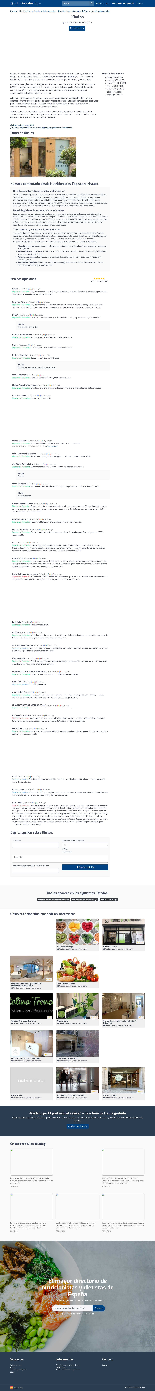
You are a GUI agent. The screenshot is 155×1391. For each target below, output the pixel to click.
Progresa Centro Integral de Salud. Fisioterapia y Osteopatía (26, 985)
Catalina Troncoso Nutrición (23, 1021)
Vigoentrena (62, 1021)
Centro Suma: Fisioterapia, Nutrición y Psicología (119, 1022)
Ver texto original (51, 446)
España (13, 11)
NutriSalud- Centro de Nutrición (71, 1095)
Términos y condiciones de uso (68, 1365)
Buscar (100, 1308)
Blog (12, 1372)
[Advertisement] (112, 52)
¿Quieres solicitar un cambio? (22, 125)
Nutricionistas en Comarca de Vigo (73, 11)
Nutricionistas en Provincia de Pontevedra (37, 11)
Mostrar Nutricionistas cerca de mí (78, 1314)
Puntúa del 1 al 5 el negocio (73, 841)
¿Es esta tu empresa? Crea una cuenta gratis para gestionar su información (41, 128)
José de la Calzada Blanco (68, 1058)
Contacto (105, 1365)
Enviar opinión (86, 867)
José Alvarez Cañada (66, 984)
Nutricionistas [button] (102, 3)
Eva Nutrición (17, 1095)
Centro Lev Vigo (110, 1095)
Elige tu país (18, 1388)
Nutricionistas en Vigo (100, 11)
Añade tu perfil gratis (124, 3)
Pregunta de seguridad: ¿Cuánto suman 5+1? (30, 866)
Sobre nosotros (16, 1365)
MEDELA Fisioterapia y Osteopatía (25, 1058)
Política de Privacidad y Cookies (68, 1370)
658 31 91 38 (78, 28)
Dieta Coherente (110, 947)
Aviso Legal (60, 1367)
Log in (140, 3)
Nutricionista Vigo (65, 947)
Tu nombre (16, 841)
